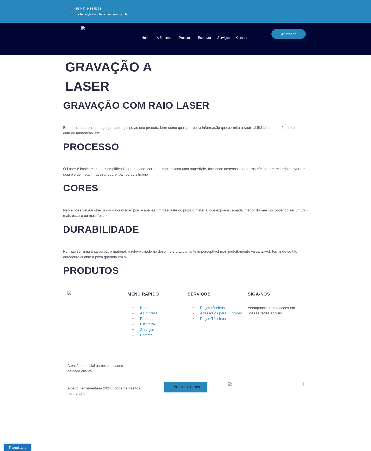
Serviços (223, 37)
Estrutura (204, 37)
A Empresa (164, 37)
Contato (241, 37)
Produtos (185, 37)
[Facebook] (254, 326)
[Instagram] (249, 326)
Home (146, 37)
